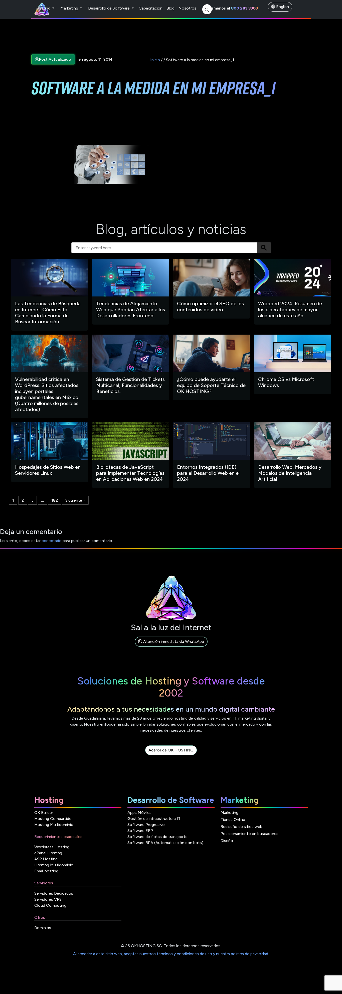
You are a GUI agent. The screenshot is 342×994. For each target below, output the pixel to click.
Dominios (42, 927)
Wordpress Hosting (51, 847)
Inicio (155, 59)
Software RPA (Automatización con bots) (165, 842)
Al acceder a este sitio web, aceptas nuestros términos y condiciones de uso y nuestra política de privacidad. (171, 953)
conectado (52, 540)
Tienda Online (233, 819)
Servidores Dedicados (53, 893)
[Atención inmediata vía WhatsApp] (171, 647)
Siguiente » (75, 500)
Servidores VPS (48, 899)
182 (54, 500)
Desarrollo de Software (109, 8)
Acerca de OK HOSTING (171, 750)
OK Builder (43, 812)
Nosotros (187, 8)
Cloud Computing (50, 905)
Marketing (69, 8)
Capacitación (150, 8)
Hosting (43, 8)
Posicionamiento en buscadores (249, 833)
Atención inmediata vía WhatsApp (173, 641)
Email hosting (46, 871)
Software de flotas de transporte (157, 836)
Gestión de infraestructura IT (154, 818)
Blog (170, 8)
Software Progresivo (146, 824)
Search (264, 247)
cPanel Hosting (48, 853)
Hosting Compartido (53, 818)
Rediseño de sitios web (241, 826)
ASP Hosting (46, 859)
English (282, 6)
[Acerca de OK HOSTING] (171, 755)
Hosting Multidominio (53, 824)
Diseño (227, 840)
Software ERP (140, 830)
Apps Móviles (139, 812)
